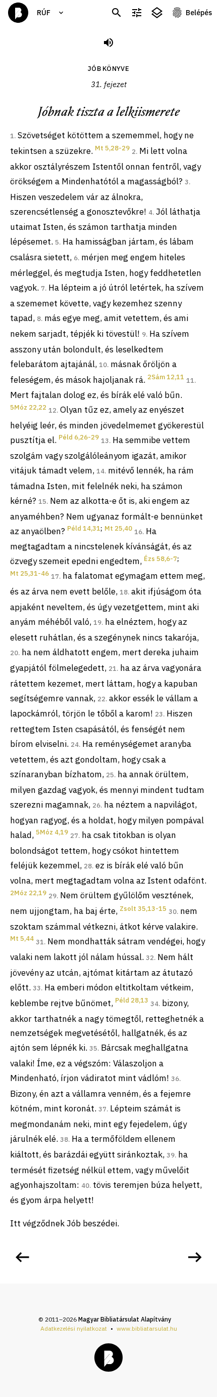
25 (110, 775)
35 (93, 1048)
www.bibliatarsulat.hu (147, 1328)
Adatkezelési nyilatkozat (73, 1328)
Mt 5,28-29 (112, 148)
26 (96, 805)
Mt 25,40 (118, 528)
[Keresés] (116, 13)
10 (103, 365)
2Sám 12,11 (165, 377)
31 (40, 942)
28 (88, 866)
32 (150, 957)
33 (37, 988)
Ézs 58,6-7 (160, 558)
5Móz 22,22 (28, 407)
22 (101, 699)
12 (52, 410)
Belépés (199, 12)
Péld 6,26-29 (79, 437)
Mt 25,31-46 (29, 573)
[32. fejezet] (195, 1257)
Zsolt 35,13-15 (143, 908)
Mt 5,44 (22, 938)
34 (154, 1004)
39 (171, 1155)
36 (175, 1078)
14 (100, 471)
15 (42, 501)
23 (159, 714)
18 (124, 592)
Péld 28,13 (131, 1000)
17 (55, 576)
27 (74, 835)
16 (138, 532)
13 (105, 440)
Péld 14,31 (83, 528)
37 (102, 1109)
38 (64, 1139)
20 (14, 653)
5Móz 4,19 (52, 832)
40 (85, 1185)
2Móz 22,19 (28, 893)
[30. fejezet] (22, 1257)
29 (52, 896)
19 (97, 622)
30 (173, 911)
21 (112, 668)
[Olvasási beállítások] (137, 13)
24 (75, 744)
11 (190, 380)
